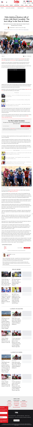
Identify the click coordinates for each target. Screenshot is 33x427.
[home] (1, 5)
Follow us (25, 56)
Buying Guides (16, 5)
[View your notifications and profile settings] (6, 2)
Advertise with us (11, 417)
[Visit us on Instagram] (26, 1)
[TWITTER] (7, 255)
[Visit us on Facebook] (28, 1)
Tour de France (12, 60)
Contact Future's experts (11, 415)
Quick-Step (3, 60)
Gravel (26, 5)
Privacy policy (27, 415)
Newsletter (30, 56)
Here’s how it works (26, 29)
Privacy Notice (27, 128)
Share (3, 56)
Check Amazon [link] (27, 247)
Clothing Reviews (23, 406)
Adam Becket (13, 27)
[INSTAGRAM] (9, 255)
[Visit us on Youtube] (30, 1)
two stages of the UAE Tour (12, 191)
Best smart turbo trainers (16, 405)
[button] (16, 248)
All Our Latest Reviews (23, 401)
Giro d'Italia (9, 403)
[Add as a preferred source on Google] (16, 420)
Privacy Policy (4, 420)
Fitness (22, 5)
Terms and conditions (20, 415)
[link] (5, 247)
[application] (17, 76)
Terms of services (12, 128)
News (3, 5)
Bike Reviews (24, 403)
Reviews (11, 5)
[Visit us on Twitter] (27, 1)
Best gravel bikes (16, 403)
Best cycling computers (16, 407)
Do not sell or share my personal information (23, 417)
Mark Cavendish (21, 58)
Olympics (9, 406)
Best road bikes (16, 401)
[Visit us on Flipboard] (31, 1)
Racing (7, 5)
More (30, 5)
